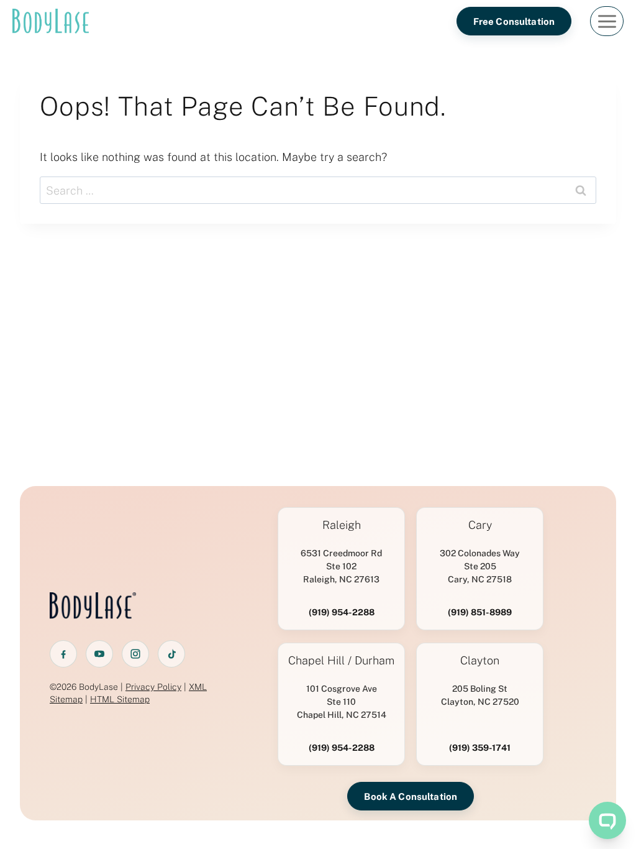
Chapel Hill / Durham (341, 660)
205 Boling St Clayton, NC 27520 (480, 695)
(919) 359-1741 (480, 748)
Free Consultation (514, 21)
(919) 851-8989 (480, 612)
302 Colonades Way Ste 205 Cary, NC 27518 (480, 566)
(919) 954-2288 (342, 612)
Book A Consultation (410, 796)
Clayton (479, 660)
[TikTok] (171, 654)
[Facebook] (63, 654)
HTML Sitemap (120, 699)
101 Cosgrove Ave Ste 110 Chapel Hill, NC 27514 (341, 702)
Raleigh (341, 525)
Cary (480, 525)
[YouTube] (99, 654)
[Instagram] (135, 654)
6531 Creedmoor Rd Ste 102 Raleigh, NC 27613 (341, 566)
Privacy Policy (153, 687)
